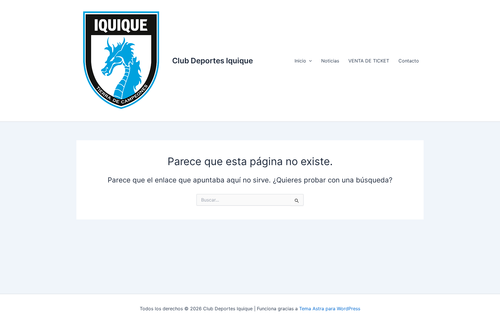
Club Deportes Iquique (212, 60)
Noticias (330, 61)
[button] (309, 60)
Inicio (300, 61)
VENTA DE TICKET (368, 61)
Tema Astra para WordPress (329, 308)
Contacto (408, 61)
